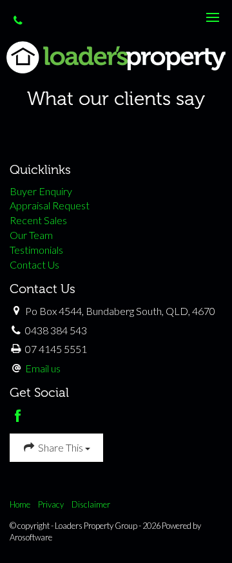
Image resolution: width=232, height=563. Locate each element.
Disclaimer (91, 504)
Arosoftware (31, 537)
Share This (60, 447)
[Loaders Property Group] (116, 56)
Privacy (51, 504)
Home (20, 504)
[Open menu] (213, 17)
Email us (43, 368)
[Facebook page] (18, 416)
